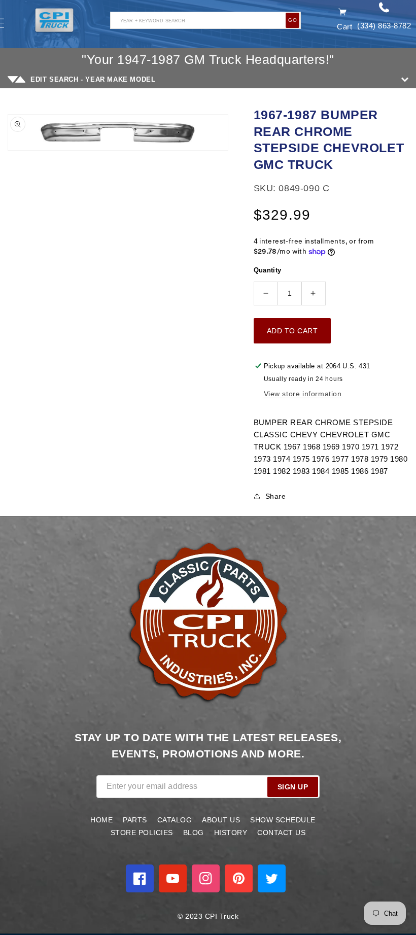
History (231, 832)
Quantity (268, 270)
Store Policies (142, 832)
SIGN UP (293, 787)
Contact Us (281, 832)
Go (292, 20)
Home (101, 820)
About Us (221, 820)
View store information (303, 394)
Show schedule (283, 820)
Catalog (174, 820)
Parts (135, 820)
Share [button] (275, 496)
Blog (193, 832)
